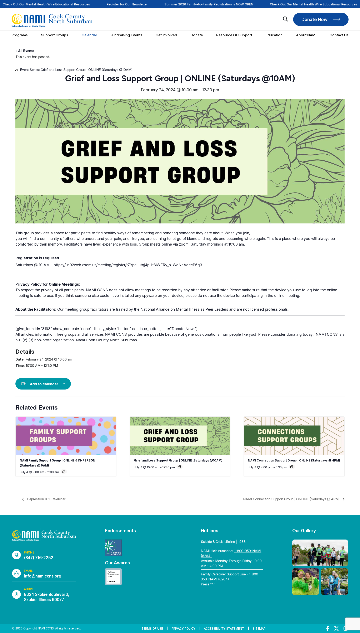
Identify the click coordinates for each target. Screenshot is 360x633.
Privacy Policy (183, 628)
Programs (19, 35)
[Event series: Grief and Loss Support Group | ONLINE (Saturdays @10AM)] (179, 466)
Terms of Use (152, 628)
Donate (197, 35)
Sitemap (259, 628)
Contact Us (339, 35)
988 (242, 542)
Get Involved (166, 35)
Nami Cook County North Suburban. (107, 340)
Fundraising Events (126, 35)
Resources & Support (234, 35)
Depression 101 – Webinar (45, 499)
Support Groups (54, 35)
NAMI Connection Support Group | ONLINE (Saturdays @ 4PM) (294, 460)
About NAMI (306, 35)
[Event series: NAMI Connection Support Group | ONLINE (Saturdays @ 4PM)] (291, 466)
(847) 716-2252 (38, 557)
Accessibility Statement (224, 628)
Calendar (89, 35)
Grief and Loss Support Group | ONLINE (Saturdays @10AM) (178, 460)
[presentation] (66, 436)
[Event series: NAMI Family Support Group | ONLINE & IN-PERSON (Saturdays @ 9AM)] (63, 471)
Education (273, 35)
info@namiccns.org (42, 576)
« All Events (24, 50)
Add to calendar (44, 384)
